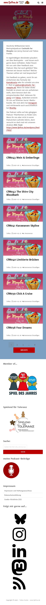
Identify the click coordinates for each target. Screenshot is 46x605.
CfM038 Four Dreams (19, 327)
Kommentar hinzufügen (31, 165)
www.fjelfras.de (35, 600)
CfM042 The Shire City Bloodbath (19, 193)
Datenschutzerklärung (12, 495)
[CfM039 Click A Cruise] (23, 281)
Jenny (8, 98)
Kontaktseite (11, 82)
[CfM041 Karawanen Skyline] (23, 213)
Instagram (32, 103)
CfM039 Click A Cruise (19, 293)
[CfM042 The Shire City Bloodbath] (23, 179)
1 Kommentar (28, 233)
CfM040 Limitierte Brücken (22, 259)
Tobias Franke (23, 600)
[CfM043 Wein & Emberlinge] (23, 145)
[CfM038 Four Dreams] (23, 315)
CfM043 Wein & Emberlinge (22, 157)
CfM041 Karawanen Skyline (22, 225)
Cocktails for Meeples (24, 142)
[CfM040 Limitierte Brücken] (23, 247)
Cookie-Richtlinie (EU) (13, 499)
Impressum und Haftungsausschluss (18, 491)
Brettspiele (11, 142)
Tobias (18, 98)
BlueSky (13, 108)
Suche (23, 452)
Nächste (24, 350)
